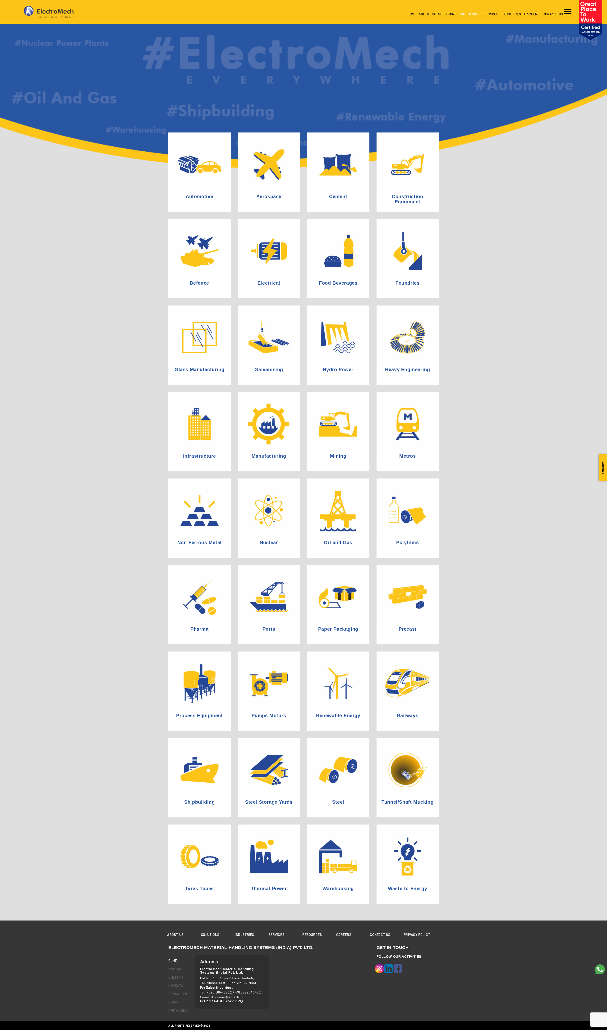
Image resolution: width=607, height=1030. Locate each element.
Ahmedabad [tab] (178, 1010)
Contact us (553, 14)
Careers (531, 14)
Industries (244, 935)
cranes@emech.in (229, 997)
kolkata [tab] (175, 986)
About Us (427, 14)
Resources (511, 14)
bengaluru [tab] (178, 994)
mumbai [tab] (174, 969)
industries (469, 14)
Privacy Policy (417, 935)
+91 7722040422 (248, 992)
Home (410, 14)
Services (490, 14)
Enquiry (603, 467)
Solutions (447, 14)
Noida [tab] (173, 1002)
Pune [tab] (172, 961)
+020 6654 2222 (219, 992)
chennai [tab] (175, 977)
